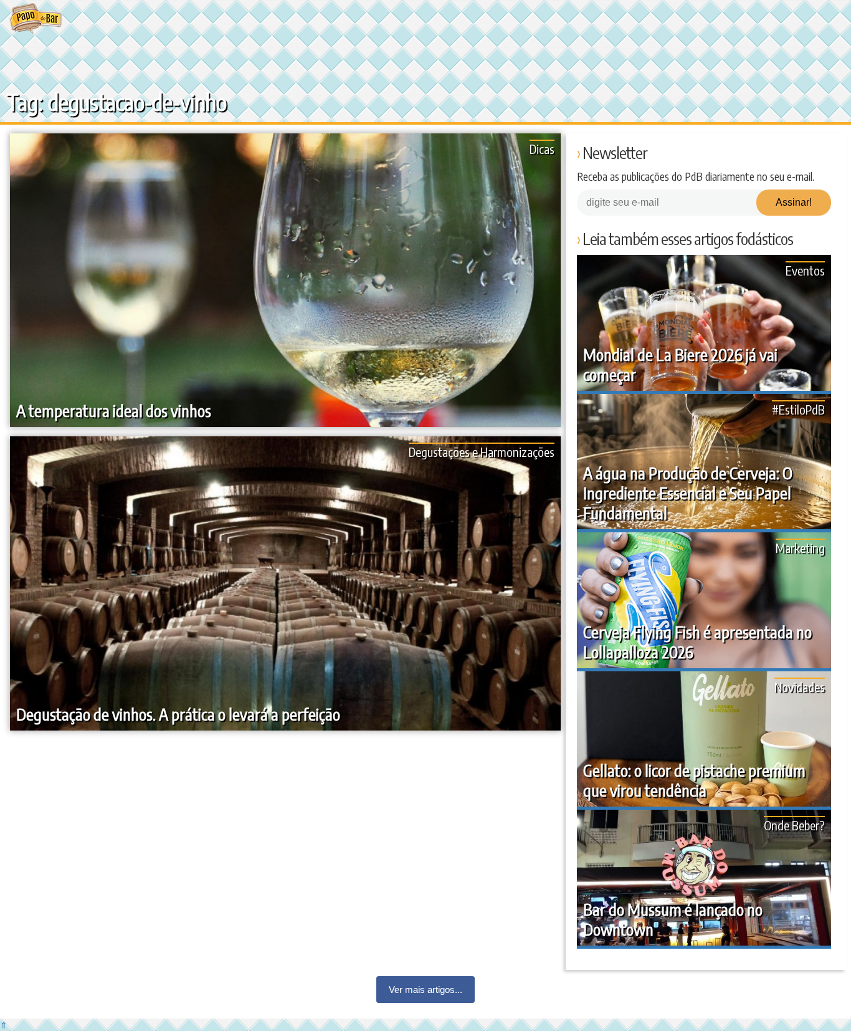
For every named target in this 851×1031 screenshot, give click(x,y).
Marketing (800, 547)
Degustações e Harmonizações (481, 451)
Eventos (805, 270)
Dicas (542, 148)
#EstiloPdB (798, 409)
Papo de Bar (35, 18)
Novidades (799, 686)
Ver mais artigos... (425, 989)
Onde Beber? (794, 825)
